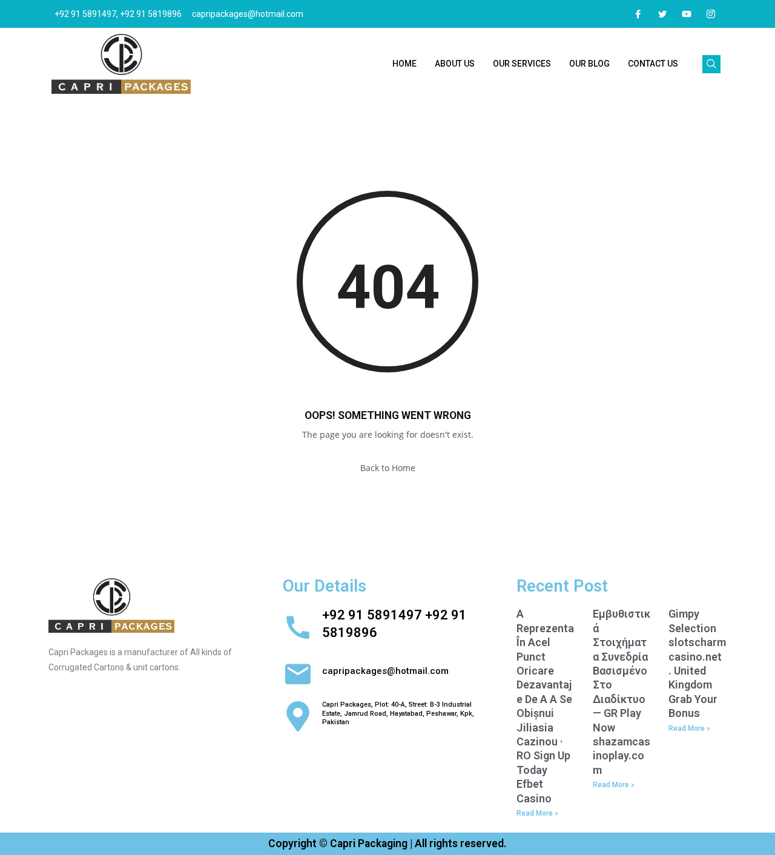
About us (455, 63)
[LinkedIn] (687, 14)
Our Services (522, 63)
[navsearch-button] (711, 64)
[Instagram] (711, 14)
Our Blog (589, 63)
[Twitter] (662, 14)
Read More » (537, 813)
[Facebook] (638, 14)
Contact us (653, 63)
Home (404, 63)
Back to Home (387, 468)
